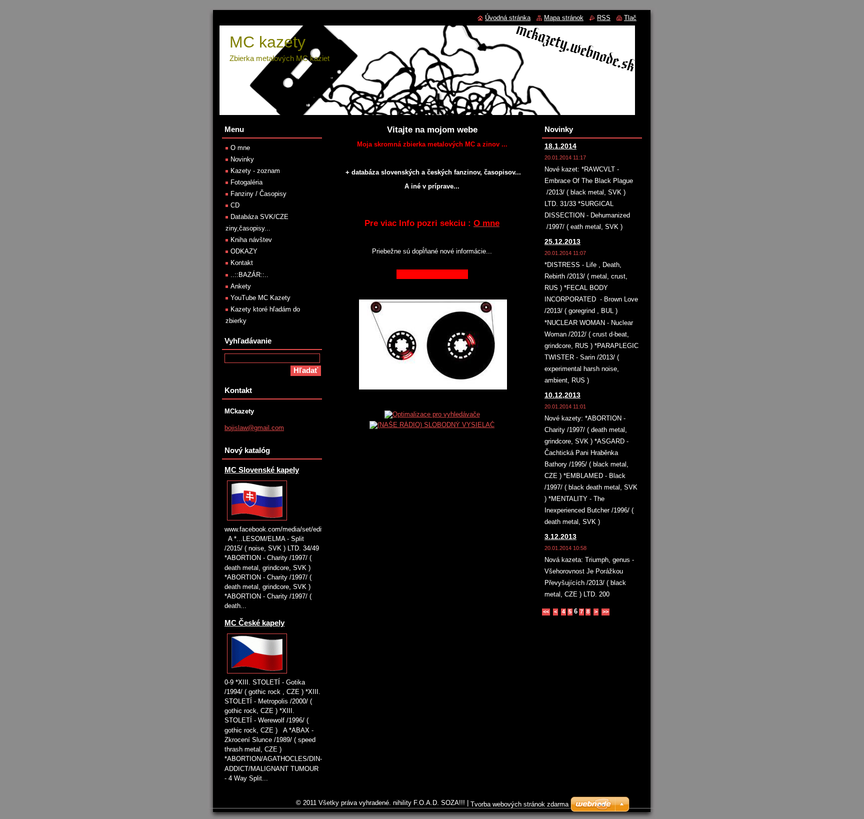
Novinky (242, 159)
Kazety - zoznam (255, 170)
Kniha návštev (251, 240)
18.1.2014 (560, 146)
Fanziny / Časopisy (258, 194)
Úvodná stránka (507, 18)
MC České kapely (254, 622)
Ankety (240, 286)
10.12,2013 (562, 395)
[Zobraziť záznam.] (257, 520)
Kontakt (241, 262)
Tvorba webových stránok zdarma (519, 804)
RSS (603, 18)
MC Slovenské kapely (261, 470)
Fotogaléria (246, 182)
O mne (240, 148)
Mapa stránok (564, 18)
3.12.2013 (560, 536)
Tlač (630, 18)
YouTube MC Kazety (260, 298)
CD (235, 205)
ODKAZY (244, 251)
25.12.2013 (562, 242)
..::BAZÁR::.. (249, 274)
